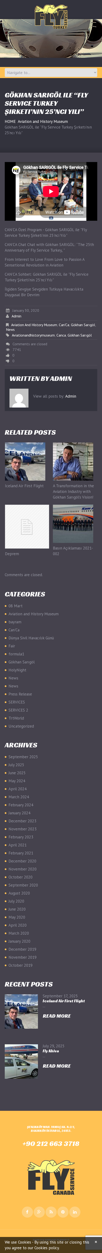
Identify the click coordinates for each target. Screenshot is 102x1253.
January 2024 (19, 813)
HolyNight (17, 670)
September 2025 (23, 756)
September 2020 (23, 885)
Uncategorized (21, 726)
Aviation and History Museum (43, 121)
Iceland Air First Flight (24, 485)
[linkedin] (74, 1212)
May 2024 (17, 780)
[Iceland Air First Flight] (27, 461)
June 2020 (17, 909)
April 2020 (18, 925)
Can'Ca (64, 324)
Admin (16, 316)
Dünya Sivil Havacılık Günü (31, 638)
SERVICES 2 (18, 710)
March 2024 (19, 796)
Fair (12, 646)
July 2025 (16, 764)
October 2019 (20, 965)
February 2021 (21, 853)
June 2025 (17, 772)
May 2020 (17, 917)
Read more (57, 1016)
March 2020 (19, 933)
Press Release (20, 694)
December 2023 (22, 821)
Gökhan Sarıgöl (83, 324)
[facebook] (27, 1212)
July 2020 (16, 901)
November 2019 (23, 957)
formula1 (16, 654)
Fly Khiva (51, 1050)
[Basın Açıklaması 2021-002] (75, 524)
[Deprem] (27, 527)
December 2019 (22, 949)
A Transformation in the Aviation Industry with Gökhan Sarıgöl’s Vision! (73, 491)
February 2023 (21, 837)
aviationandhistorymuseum (33, 335)
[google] (39, 1212)
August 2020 (19, 893)
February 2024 (21, 805)
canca (61, 335)
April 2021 (18, 845)
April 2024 (18, 788)
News (10, 329)
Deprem (12, 553)
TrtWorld (16, 718)
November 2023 (23, 829)
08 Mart (16, 605)
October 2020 (20, 877)
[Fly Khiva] (21, 1061)
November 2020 (23, 869)
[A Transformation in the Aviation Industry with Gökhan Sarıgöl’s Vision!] (75, 461)
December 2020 (22, 861)
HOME (10, 121)
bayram (15, 621)
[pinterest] (63, 1212)
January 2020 (19, 941)
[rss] (51, 1212)
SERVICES (17, 702)
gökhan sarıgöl (80, 335)
